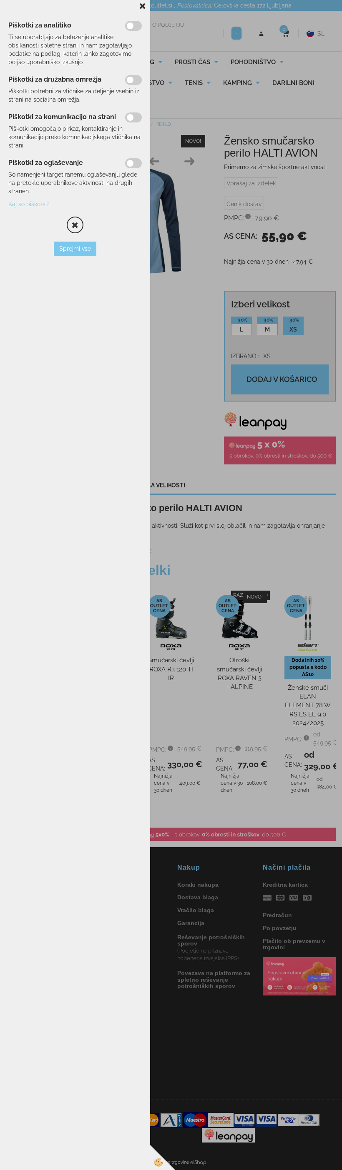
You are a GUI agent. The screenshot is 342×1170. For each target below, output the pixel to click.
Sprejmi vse (75, 248)
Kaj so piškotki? (29, 204)
